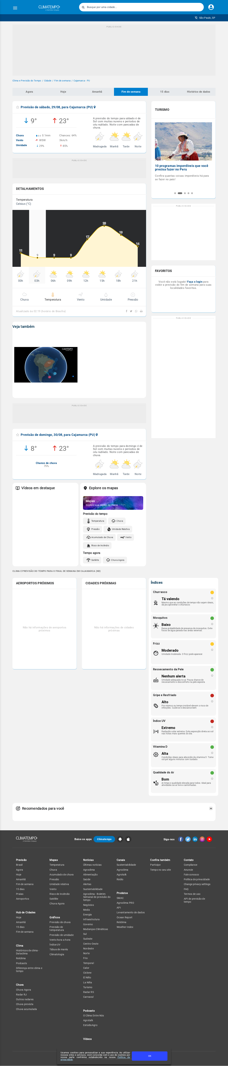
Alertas (87, 884)
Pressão (95, 529)
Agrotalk (88, 1020)
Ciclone (87, 972)
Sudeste (87, 938)
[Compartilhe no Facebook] (127, 311)
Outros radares (24, 999)
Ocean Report (125, 917)
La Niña (87, 982)
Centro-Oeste (91, 943)
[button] (205, 17)
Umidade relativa (59, 884)
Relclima (21, 958)
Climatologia (57, 954)
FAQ (186, 889)
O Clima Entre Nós (93, 1015)
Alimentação (90, 874)
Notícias (88, 860)
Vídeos (87, 1039)
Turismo (87, 987)
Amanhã (97, 91)
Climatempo (104, 839)
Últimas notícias (92, 864)
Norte (86, 953)
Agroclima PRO (125, 902)
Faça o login (194, 281)
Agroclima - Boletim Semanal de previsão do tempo (97, 897)
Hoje (63, 91)
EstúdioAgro (90, 1025)
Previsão (21, 860)
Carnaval (88, 996)
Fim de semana (130, 91)
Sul (85, 934)
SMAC (120, 898)
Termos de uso (192, 894)
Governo (88, 924)
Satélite (95, 560)
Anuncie (188, 869)
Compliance (190, 864)
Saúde (86, 879)
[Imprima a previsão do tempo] (140, 311)
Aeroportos (22, 898)
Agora (29, 91)
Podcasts (21, 963)
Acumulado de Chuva (102, 537)
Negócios (88, 905)
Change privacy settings (197, 884)
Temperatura (97, 521)
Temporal (88, 963)
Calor (86, 967)
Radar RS (88, 992)
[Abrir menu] (15, 8)
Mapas (54, 860)
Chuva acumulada (26, 1009)
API (119, 907)
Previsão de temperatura (57, 928)
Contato (189, 860)
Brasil (19, 864)
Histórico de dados (198, 91)
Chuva (119, 521)
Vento (128, 537)
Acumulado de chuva (62, 874)
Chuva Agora (117, 560)
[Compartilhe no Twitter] (130, 311)
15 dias (164, 91)
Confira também (160, 860)
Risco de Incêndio (100, 545)
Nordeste (88, 948)
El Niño (87, 977)
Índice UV (55, 944)
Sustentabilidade (93, 889)
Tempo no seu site (160, 869)
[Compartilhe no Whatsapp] (135, 311)
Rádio (120, 879)
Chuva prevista (24, 1004)
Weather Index (125, 927)
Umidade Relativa (121, 529)
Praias (20, 894)
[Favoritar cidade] (17, 107)
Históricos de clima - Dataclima (27, 952)
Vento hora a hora (60, 939)
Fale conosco (191, 874)
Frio (85, 958)
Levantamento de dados (131, 912)
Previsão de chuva (60, 922)
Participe (155, 864)
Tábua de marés (59, 949)
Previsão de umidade (62, 935)
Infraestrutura (91, 919)
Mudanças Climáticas (95, 929)
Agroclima (89, 869)
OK (149, 1056)
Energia (87, 914)
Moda (86, 909)
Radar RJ (21, 994)
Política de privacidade (197, 879)
